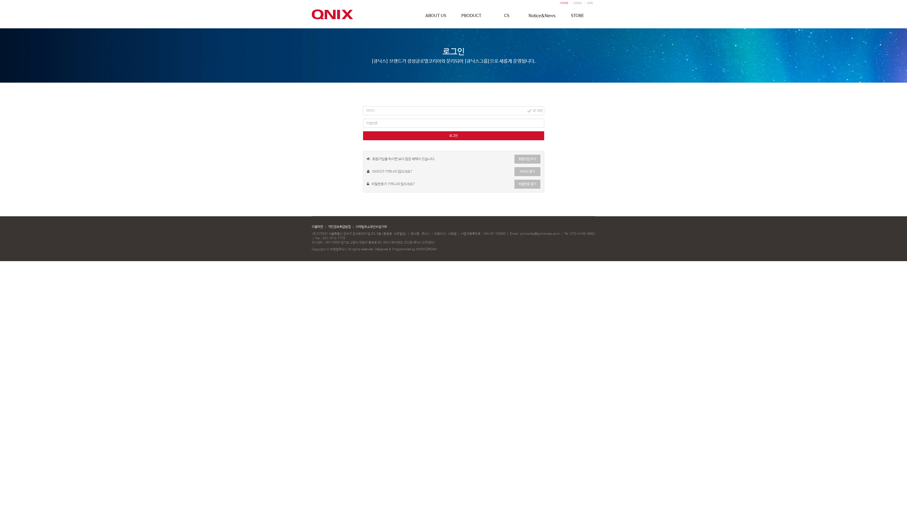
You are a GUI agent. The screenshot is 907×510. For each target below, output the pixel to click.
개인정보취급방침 (339, 227)
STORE (577, 15)
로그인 (453, 136)
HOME (564, 3)
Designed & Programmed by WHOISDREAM (405, 249)
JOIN (590, 3)
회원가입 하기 (527, 159)
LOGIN (577, 3)
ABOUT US (435, 15)
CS (506, 15)
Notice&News (542, 15)
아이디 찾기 (527, 172)
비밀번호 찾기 (527, 184)
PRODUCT (471, 15)
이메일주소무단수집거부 (371, 227)
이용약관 (317, 227)
